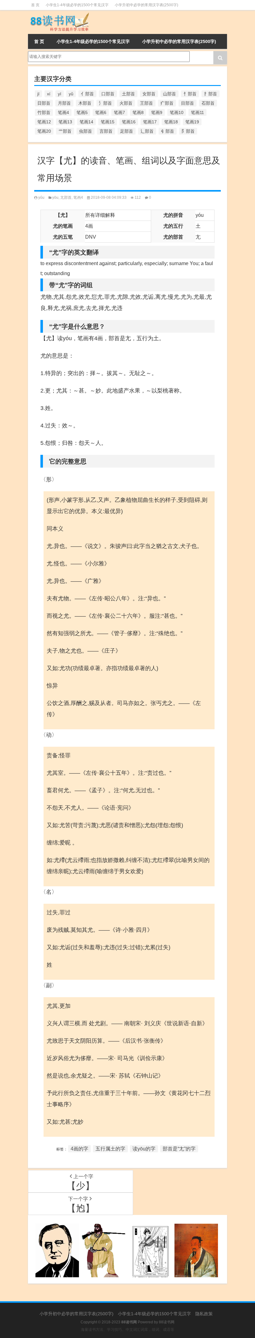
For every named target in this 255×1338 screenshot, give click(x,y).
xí (48, 93)
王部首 (146, 103)
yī (59, 93)
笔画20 (44, 131)
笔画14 (86, 121)
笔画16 (129, 121)
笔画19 (192, 121)
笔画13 (65, 121)
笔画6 (100, 112)
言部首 (106, 131)
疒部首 (167, 103)
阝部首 (188, 131)
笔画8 (138, 112)
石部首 (208, 103)
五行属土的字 (110, 1148)
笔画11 (197, 112)
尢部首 (66, 197)
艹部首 (65, 131)
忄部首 (190, 93)
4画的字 (79, 1148)
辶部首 (147, 131)
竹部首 (43, 112)
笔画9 (156, 112)
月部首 (64, 103)
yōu (55, 197)
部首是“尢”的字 (179, 1148)
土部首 (128, 93)
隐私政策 (204, 1313)
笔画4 (63, 112)
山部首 (169, 93)
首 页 (35, 5)
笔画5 (82, 112)
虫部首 (85, 131)
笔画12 (44, 121)
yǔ (71, 93)
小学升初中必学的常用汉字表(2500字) (146, 5)
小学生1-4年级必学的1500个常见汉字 (77, 5)
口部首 (107, 93)
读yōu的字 (143, 1148)
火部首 (125, 103)
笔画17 (150, 121)
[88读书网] (59, 14)
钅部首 (167, 131)
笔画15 (107, 121)
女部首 (148, 93)
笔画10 (176, 112)
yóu (41, 197)
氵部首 (105, 103)
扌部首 (210, 93)
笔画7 (119, 112)
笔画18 (171, 121)
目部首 (187, 103)
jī (38, 93)
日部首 (43, 103)
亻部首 (87, 93)
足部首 (126, 131)
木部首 (84, 103)
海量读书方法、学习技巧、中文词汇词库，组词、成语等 (127, 1329)
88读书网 (166, 1322)
